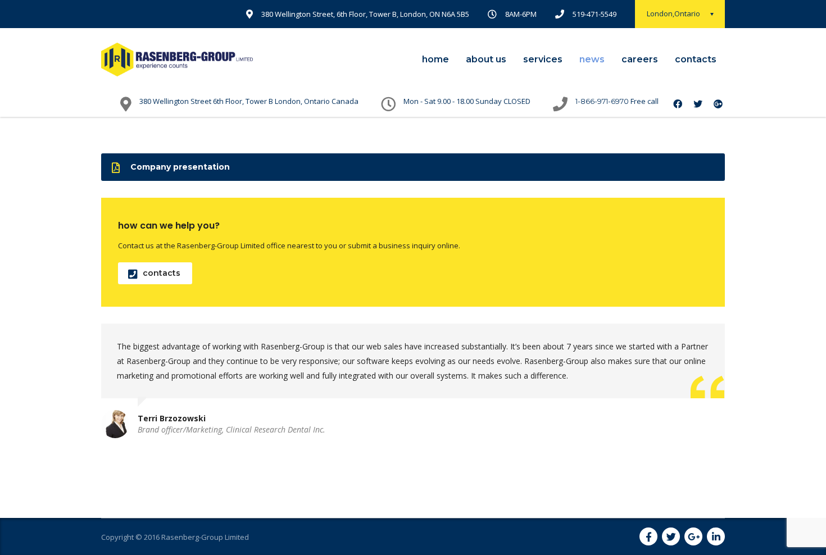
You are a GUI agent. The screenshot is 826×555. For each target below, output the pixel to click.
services (542, 59)
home (435, 59)
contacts (695, 59)
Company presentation (180, 167)
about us (486, 59)
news (592, 59)
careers (639, 59)
